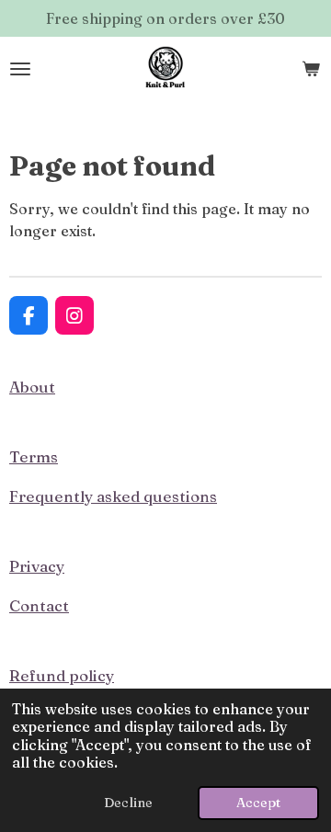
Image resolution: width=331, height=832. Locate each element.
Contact (39, 605)
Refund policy (61, 675)
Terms (33, 456)
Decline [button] (128, 802)
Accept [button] (258, 802)
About (32, 386)
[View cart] (311, 69)
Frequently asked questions (113, 496)
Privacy (36, 566)
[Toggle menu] (20, 69)
